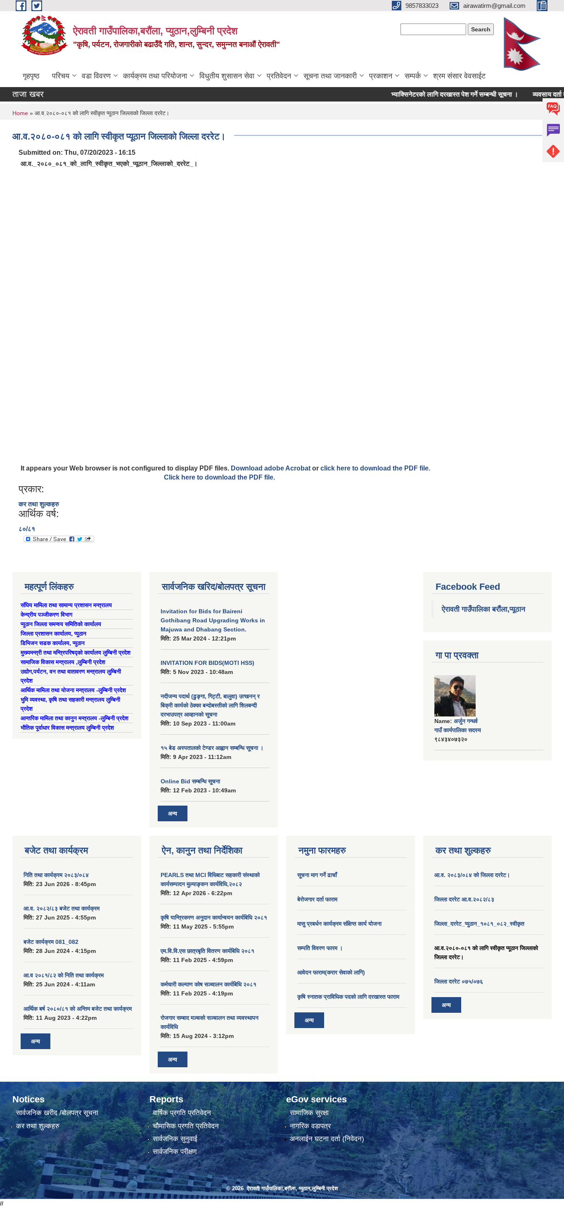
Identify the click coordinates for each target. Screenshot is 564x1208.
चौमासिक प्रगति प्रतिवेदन (186, 1126)
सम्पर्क (413, 76)
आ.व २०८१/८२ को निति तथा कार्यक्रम (64, 975)
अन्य (172, 813)
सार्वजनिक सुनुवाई (175, 1139)
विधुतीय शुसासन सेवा (226, 76)
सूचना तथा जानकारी (330, 76)
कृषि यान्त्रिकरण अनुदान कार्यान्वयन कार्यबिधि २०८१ (214, 917)
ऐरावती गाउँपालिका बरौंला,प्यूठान (483, 609)
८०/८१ (27, 528)
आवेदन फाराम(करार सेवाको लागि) (331, 972)
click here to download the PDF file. (375, 468)
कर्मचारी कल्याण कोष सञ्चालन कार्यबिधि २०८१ (208, 984)
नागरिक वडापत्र (310, 1126)
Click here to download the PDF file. (219, 477)
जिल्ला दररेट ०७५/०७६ (458, 981)
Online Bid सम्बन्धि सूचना (190, 781)
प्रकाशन (380, 76)
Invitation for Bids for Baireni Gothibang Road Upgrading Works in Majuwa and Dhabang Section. (213, 620)
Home (20, 113)
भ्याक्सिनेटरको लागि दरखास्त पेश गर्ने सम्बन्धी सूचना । (440, 94)
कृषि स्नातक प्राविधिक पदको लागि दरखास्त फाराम (348, 996)
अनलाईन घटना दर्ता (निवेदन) (327, 1139)
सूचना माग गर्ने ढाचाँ (317, 875)
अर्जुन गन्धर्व (466, 721)
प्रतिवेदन (279, 76)
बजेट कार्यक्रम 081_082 (51, 942)
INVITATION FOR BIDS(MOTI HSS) (207, 663)
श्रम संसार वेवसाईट (459, 76)
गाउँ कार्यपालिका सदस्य (457, 730)
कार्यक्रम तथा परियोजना (155, 76)
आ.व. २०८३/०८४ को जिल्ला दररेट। (472, 875)
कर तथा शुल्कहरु (39, 504)
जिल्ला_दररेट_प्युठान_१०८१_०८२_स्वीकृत (479, 923)
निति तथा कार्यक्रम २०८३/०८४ (56, 875)
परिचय (60, 76)
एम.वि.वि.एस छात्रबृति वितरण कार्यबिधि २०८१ (207, 951)
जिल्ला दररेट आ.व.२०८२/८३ (464, 899)
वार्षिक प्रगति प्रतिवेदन (182, 1113)
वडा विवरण (96, 76)
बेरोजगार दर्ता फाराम (317, 899)
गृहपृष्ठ (31, 76)
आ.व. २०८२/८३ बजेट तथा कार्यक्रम (62, 908)
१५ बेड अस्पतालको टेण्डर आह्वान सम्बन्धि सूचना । (212, 748)
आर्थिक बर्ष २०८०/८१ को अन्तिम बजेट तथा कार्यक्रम (78, 1008)
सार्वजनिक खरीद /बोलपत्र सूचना (57, 1113)
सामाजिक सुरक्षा (309, 1113)
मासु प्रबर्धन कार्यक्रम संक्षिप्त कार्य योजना (339, 923)
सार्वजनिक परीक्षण (175, 1152)
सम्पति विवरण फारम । (320, 948)
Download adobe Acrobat (271, 468)
